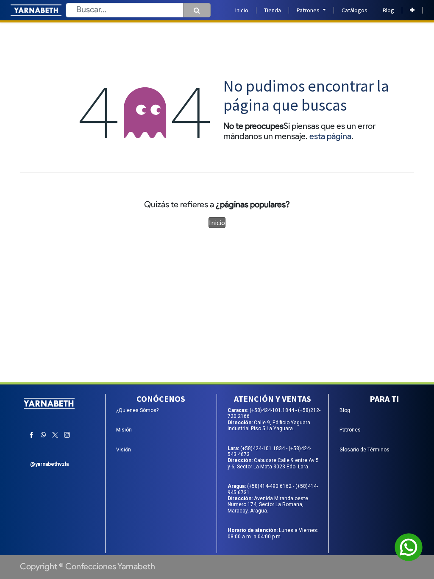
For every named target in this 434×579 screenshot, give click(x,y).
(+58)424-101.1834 (263, 448)
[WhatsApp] (43, 435)
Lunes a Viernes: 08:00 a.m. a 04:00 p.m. (273, 533)
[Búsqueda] (197, 10)
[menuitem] (242, 10)
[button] (412, 10)
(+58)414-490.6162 (270, 486)
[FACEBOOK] (31, 435)
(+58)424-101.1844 (272, 410)
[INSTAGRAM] (67, 435)
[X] (55, 435)
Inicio (217, 222)
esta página (330, 137)
